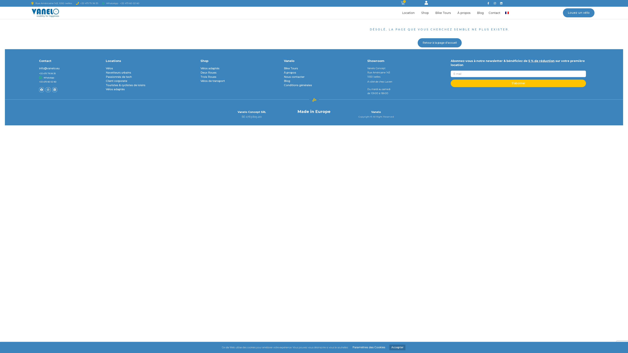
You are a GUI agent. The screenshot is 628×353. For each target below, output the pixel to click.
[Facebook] (41, 89)
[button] (579, 13)
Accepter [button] (397, 347)
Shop (425, 13)
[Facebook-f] (488, 3)
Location (408, 13)
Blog (480, 13)
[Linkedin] (501, 3)
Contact (494, 13)
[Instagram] (494, 3)
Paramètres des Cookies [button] (368, 347)
